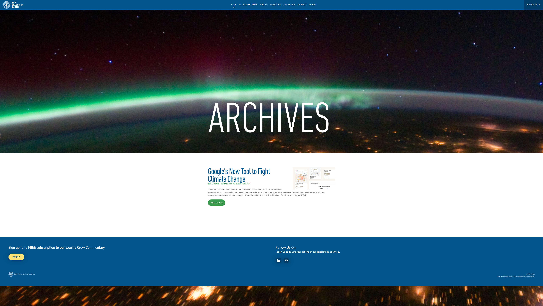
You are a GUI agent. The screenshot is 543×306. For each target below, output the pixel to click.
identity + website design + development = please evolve (516, 276)
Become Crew (533, 5)
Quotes (264, 5)
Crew (233, 5)
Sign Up (16, 257)
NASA (533, 274)
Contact (302, 5)
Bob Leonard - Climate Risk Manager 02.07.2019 (229, 184)
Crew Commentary (248, 5)
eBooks (313, 5)
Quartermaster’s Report (282, 5)
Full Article (216, 202)
